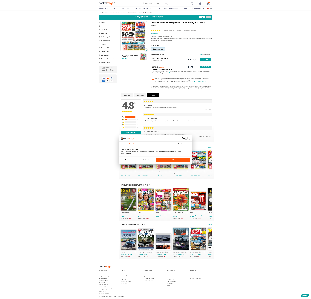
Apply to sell (170, 283)
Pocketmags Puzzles (107, 37)
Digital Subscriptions (104, 12)
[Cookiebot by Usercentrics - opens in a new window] (183, 138)
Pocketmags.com (194, 275)
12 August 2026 (125, 171)
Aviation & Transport (143, 8)
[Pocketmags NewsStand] (107, 3)
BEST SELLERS (103, 8)
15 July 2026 (194, 171)
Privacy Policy (102, 286)
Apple (145, 273)
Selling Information (171, 281)
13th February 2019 (147, 12)
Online (145, 276)
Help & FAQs (124, 273)
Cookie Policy (102, 291)
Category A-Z (105, 48)
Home (103, 22)
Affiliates (169, 275)
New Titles (101, 275)
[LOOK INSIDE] (134, 50)
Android (146, 275)
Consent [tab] (131, 143)
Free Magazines (103, 278)
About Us (192, 273)
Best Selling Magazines (104, 276)
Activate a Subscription (108, 59)
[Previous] (122, 200)
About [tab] (180, 143)
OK (173, 159)
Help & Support (105, 62)
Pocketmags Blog (103, 280)
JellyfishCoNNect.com (195, 278)
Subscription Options (200, 81)
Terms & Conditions (104, 289)
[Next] (211, 160)
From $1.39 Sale (106, 26)
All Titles (101, 273)
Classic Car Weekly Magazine (135, 12)
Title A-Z (103, 44)
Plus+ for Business (103, 284)
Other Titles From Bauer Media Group (136, 185)
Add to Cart (127, 175)
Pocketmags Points (149, 278)
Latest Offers (105, 51)
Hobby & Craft (126, 8)
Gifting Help (124, 283)
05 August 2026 (142, 171)
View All (210, 147)
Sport (185, 8)
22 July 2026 (176, 171)
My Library (104, 29)
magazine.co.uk (193, 276)
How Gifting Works (126, 281)
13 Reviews (165, 30)
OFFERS (114, 8)
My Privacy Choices (104, 293)
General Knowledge (171, 8)
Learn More (169, 73)
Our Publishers (102, 282)
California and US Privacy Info (106, 288)
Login (168, 285)
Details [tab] (156, 143)
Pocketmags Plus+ (106, 40)
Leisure (157, 8)
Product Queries (171, 273)
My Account (104, 33)
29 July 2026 (159, 171)
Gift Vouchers (105, 55)
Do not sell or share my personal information (138, 159)
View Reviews (130, 132)
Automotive (123, 12)
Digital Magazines (148, 280)
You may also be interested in (133, 224)
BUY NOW (205, 59)
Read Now (124, 58)
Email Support (124, 275)
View (122, 175)
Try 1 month (206, 67)
